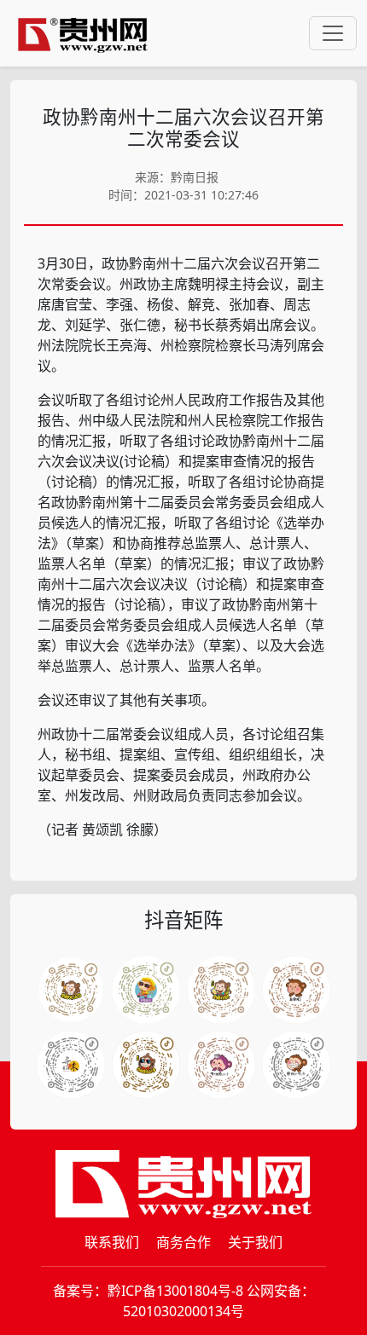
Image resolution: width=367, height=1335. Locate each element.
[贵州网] (82, 33)
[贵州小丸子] (296, 1064)
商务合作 (183, 1242)
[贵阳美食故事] (146, 1064)
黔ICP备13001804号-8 (175, 1290)
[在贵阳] (296, 989)
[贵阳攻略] (221, 989)
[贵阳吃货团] (70, 989)
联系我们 (111, 1242)
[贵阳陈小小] (221, 1064)
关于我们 (255, 1242)
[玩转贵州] (146, 989)
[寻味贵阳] (70, 1064)
